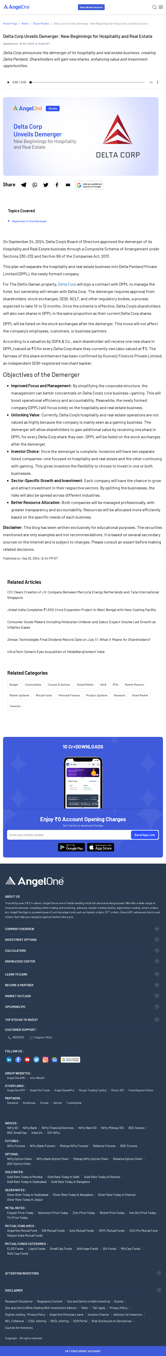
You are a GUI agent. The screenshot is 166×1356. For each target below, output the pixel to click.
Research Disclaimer (19, 1301)
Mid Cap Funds (130, 1248)
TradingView (73, 1102)
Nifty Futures (16, 1146)
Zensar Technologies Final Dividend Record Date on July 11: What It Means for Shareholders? (79, 639)
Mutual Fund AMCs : (20, 1226)
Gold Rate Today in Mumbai (25, 1177)
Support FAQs (43, 1037)
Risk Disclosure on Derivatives (112, 1321)
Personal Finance (69, 695)
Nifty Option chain (19, 1159)
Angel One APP (16, 1090)
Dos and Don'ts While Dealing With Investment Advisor (41, 1308)
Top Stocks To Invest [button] (21, 1020)
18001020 (18, 1037)
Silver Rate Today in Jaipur (25, 1199)
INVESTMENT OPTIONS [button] (21, 939)
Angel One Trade (40, 1090)
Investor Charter (98, 1314)
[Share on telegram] (23, 185)
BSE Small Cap (17, 1132)
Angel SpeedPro (64, 1090)
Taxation (15, 706)
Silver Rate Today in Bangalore (73, 1194)
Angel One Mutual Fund (22, 1230)
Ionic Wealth (37, 1077)
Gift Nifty (53, 1132)
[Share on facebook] (57, 185)
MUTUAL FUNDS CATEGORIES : (26, 1244)
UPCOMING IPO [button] (15, 1007)
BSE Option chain (19, 1163)
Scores (118, 1301)
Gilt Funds (109, 1248)
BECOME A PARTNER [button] (19, 985)
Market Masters (134, 684)
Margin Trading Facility (92, 1090)
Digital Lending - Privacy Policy (25, 1314)
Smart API (117, 1090)
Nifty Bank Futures (42, 1146)
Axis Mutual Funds (81, 1230)
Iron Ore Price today (142, 1213)
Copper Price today (20, 1213)
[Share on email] (68, 185)
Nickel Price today (112, 1213)
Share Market (140, 695)
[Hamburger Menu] (161, 7)
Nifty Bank (30, 1128)
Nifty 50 (12, 1128)
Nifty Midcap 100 (112, 1128)
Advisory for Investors (127, 1314)
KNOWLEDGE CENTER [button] (20, 961)
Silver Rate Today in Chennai (117, 1194)
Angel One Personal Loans (66, 1314)
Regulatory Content (50, 1301)
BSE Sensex (136, 1128)
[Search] (154, 7)
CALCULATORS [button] (15, 950)
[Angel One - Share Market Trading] (16, 7)
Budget (14, 684)
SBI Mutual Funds (53, 1230)
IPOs (115, 684)
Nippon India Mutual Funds (25, 1235)
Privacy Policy (119, 1308)
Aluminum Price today (53, 1213)
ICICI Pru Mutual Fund (143, 1230)
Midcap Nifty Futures (74, 1146)
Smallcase (29, 1102)
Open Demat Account (91, 7)
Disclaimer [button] (14, 1290)
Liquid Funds (36, 1248)
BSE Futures (128, 1146)
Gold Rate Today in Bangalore (70, 1181)
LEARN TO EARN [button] (16, 974)
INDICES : (11, 1123)
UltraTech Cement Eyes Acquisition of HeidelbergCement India (55, 651)
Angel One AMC (16, 1077)
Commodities (33, 684)
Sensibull (12, 1102)
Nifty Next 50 (87, 1128)
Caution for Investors (19, 1327)
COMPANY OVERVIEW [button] (19, 929)
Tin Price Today (17, 1217)
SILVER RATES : (15, 1190)
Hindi (103, 684)
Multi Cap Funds (17, 1253)
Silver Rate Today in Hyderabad (27, 1194)
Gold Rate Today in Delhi (64, 1177)
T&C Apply (98, 1308)
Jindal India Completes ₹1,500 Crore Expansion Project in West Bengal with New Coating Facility (81, 609)
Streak (44, 1102)
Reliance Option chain (127, 1159)
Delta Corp (67, 284)
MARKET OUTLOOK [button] (18, 996)
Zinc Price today (84, 1213)
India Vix (37, 1132)
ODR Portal (80, 1321)
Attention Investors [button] (22, 1273)
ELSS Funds (15, 1248)
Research (119, 695)
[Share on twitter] (46, 185)
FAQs (84, 1308)
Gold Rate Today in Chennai (102, 1177)
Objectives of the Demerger (29, 221)
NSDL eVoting (59, 1321)
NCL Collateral (14, 1321)
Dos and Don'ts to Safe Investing (88, 1301)
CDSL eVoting (37, 1321)
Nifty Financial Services (58, 1128)
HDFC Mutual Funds (112, 1230)
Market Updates (19, 695)
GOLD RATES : (14, 1172)
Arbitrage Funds (87, 1248)
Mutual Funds (44, 695)
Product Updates (96, 695)
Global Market (85, 684)
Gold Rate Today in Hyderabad (27, 1181)
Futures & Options (59, 684)
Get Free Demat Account (83, 1351)
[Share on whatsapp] (35, 185)
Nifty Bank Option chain (52, 1159)
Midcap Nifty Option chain (90, 1159)
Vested (57, 1102)
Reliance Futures (104, 1146)
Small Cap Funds (61, 1248)
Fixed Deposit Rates (141, 1090)
